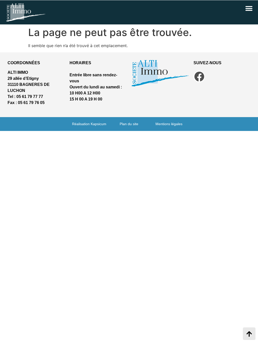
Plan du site (129, 124)
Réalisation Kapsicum (89, 124)
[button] (249, 8)
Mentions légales (168, 124)
